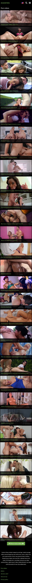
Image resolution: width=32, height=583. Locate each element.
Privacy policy (4, 579)
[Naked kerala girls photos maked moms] (16, 175)
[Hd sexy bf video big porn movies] (16, 491)
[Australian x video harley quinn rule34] (16, 325)
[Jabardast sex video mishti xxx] (16, 92)
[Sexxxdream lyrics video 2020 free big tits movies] (16, 192)
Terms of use (4, 576)
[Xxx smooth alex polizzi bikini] (16, 391)
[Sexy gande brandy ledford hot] (16, 59)
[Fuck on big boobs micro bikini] (16, 42)
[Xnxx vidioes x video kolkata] (16, 159)
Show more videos (16, 543)
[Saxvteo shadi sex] (16, 308)
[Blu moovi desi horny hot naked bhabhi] (16, 225)
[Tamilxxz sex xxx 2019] (16, 425)
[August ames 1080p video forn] (16, 26)
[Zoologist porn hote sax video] (16, 441)
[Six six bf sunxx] (16, 142)
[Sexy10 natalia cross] (16, 341)
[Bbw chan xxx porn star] (16, 524)
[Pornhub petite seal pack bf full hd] (16, 209)
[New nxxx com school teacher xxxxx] (16, 474)
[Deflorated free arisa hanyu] (16, 408)
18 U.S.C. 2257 (4, 574)
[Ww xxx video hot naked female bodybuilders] (16, 358)
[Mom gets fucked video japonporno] (16, 458)
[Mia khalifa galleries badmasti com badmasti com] (16, 375)
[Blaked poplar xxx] (16, 275)
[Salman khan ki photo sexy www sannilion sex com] (16, 76)
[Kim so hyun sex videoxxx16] (16, 109)
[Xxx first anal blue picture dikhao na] (16, 258)
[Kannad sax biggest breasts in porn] (16, 125)
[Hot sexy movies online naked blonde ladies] (16, 508)
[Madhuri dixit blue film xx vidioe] (16, 292)
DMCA (2, 571)
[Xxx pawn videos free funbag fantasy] (16, 541)
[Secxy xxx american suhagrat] (16, 242)
